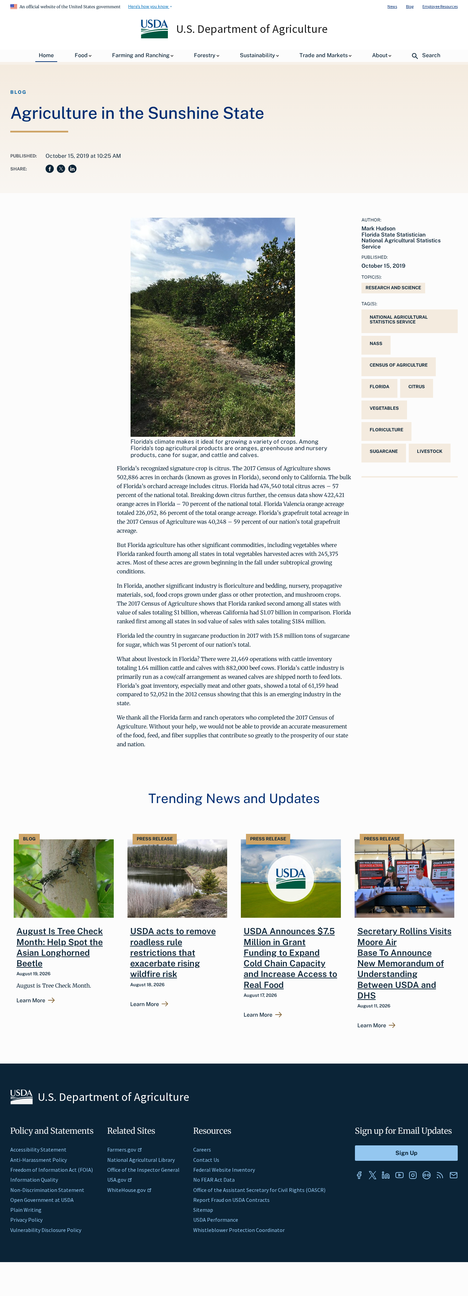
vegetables (384, 408)
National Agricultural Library (141, 1159)
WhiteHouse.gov (126, 1189)
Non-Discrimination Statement (47, 1189)
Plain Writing (25, 1209)
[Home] (155, 37)
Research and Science (393, 287)
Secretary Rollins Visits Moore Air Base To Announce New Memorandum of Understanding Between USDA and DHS (404, 963)
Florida (379, 386)
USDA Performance (215, 1219)
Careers (202, 1149)
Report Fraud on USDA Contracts (231, 1199)
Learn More (30, 1001)
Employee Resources (440, 6)
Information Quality (34, 1179)
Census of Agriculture (399, 365)
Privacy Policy (26, 1219)
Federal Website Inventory (224, 1169)
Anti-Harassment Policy (38, 1159)
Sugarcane (384, 451)
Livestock (429, 451)
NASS (376, 343)
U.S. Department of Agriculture (252, 29)
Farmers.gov (121, 1149)
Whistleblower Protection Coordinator (239, 1230)
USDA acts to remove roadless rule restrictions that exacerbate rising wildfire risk (173, 952)
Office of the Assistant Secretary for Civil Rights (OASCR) (259, 1189)
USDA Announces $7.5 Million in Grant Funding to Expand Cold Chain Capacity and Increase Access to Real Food (290, 958)
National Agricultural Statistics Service (399, 320)
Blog (410, 6)
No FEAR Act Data (214, 1179)
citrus (416, 386)
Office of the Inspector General (143, 1169)
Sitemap (203, 1209)
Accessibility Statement (38, 1149)
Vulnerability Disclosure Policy (45, 1230)
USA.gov (116, 1179)
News (392, 6)
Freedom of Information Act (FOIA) (51, 1169)
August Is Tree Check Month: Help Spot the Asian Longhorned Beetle (59, 947)
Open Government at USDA (42, 1199)
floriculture (386, 429)
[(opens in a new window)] (359, 1175)
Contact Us (206, 1159)
